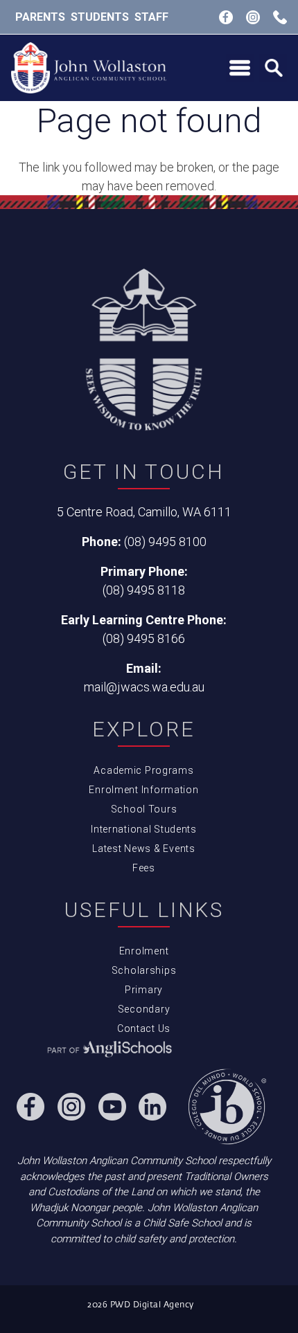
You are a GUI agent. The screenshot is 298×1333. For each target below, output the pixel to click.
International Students (144, 829)
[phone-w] (280, 17)
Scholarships (144, 970)
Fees (143, 867)
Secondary (144, 1009)
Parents (40, 17)
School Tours (144, 809)
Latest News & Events (143, 848)
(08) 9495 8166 (144, 638)
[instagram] (253, 17)
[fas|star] (109, 1049)
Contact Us (143, 1028)
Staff (151, 17)
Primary (144, 989)
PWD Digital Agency (152, 1305)
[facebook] (226, 17)
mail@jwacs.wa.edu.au (144, 687)
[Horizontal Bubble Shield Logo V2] (88, 68)
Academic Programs (143, 770)
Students (100, 17)
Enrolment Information (143, 789)
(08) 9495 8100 (165, 541)
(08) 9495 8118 (144, 590)
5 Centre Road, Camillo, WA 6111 (144, 512)
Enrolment (143, 950)
